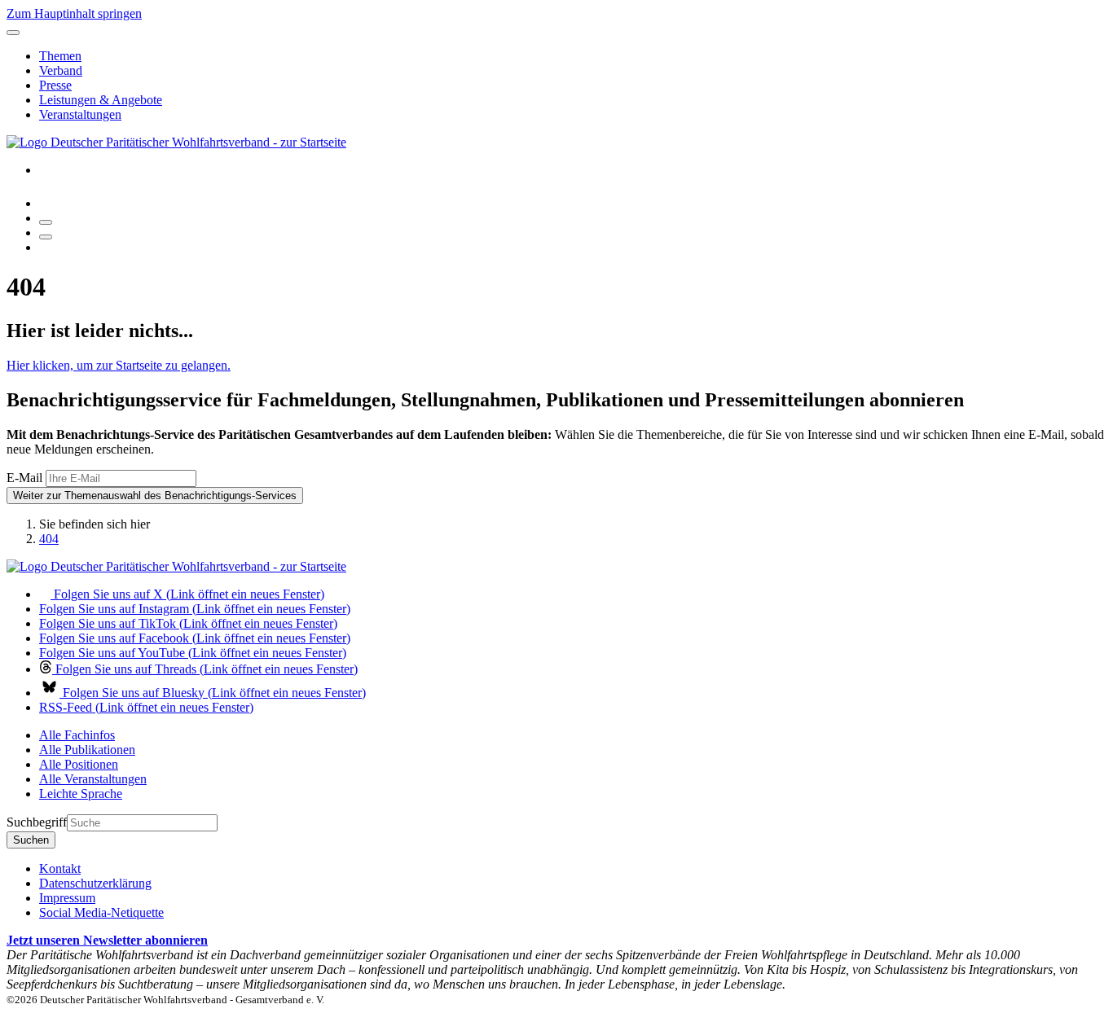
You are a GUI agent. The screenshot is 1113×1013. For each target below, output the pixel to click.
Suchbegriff (37, 822)
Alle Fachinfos (77, 735)
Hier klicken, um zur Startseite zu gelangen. (119, 365)
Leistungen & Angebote (100, 100)
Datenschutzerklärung (95, 883)
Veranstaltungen (80, 114)
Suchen (31, 840)
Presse (55, 85)
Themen (60, 56)
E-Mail (24, 478)
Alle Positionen (78, 764)
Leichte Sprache (80, 793)
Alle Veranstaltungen (93, 779)
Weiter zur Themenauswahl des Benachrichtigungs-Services (155, 495)
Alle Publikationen (87, 749)
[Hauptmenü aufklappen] (13, 32)
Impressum (67, 898)
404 (49, 539)
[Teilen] (45, 237)
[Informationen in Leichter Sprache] (47, 203)
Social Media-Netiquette (101, 912)
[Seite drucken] (45, 222)
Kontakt (60, 868)
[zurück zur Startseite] (176, 142)
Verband (60, 70)
